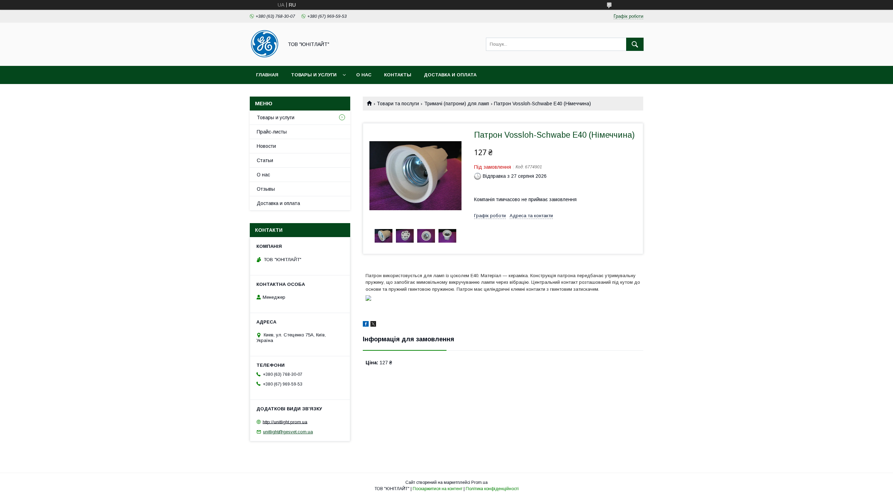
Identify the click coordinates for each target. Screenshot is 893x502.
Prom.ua (479, 482)
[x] (373, 325)
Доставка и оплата (450, 74)
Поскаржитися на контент (438, 488)
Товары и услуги (314, 74)
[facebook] (366, 325)
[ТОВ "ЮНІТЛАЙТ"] (264, 57)
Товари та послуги (398, 103)
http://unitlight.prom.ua (285, 421)
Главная (267, 74)
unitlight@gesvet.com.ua (288, 431)
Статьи (265, 160)
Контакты (397, 74)
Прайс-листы (272, 132)
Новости (266, 146)
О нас (364, 74)
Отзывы (266, 189)
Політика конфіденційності (492, 488)
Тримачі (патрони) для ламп (456, 103)
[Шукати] (635, 44)
